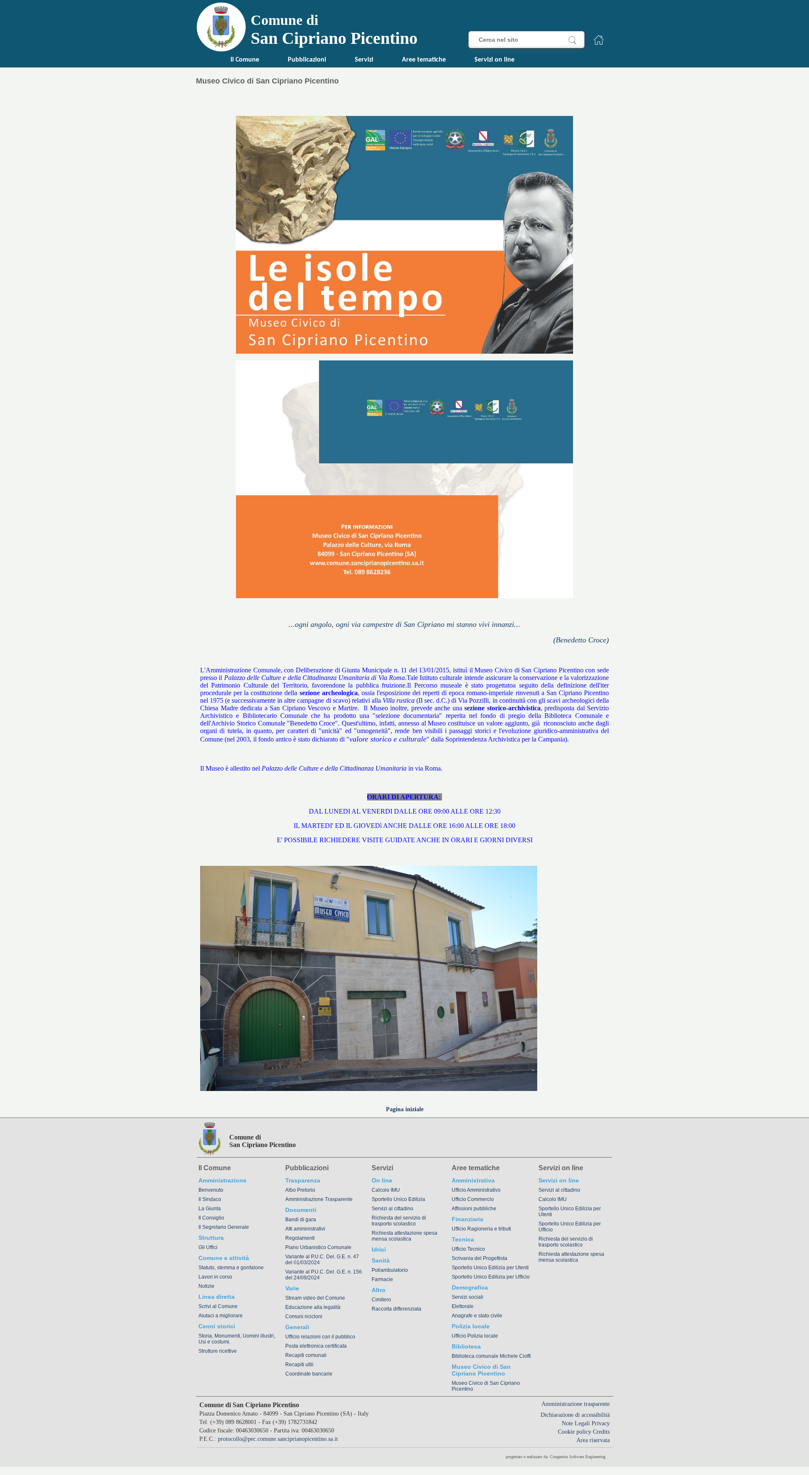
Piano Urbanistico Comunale (318, 1247)
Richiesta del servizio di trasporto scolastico (399, 1221)
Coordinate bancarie (308, 1374)
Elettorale (463, 1306)
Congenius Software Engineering (577, 1456)
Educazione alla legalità (312, 1307)
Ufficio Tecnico (468, 1249)
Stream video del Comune (315, 1298)
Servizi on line (494, 59)
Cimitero (381, 1300)
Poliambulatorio (390, 1270)
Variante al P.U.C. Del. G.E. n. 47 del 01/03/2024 (322, 1259)
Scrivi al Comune (218, 1306)
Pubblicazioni (307, 59)
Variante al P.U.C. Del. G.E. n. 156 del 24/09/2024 (323, 1275)
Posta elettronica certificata (316, 1346)
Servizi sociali (467, 1297)
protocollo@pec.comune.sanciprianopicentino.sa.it (278, 1439)
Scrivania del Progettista (479, 1258)
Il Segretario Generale (223, 1227)
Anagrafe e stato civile (477, 1316)
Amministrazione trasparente (575, 1404)
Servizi (364, 59)
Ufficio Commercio (473, 1199)
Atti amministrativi (305, 1229)
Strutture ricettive (217, 1351)
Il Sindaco (209, 1199)
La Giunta (209, 1209)
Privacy (601, 1423)
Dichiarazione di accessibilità (575, 1415)
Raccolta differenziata (396, 1309)
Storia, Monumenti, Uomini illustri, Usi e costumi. (236, 1339)
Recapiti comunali (306, 1355)
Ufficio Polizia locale (475, 1336)
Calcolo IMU (386, 1190)
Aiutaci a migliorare (220, 1316)
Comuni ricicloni (303, 1316)
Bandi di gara (300, 1219)
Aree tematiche (424, 59)
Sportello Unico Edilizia (398, 1199)
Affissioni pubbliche (474, 1209)
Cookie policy (574, 1432)
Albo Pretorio (300, 1190)
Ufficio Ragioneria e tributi (481, 1229)
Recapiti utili (299, 1365)
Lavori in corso (215, 1277)
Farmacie (382, 1279)
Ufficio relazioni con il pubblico (320, 1337)
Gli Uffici (207, 1247)
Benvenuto (210, 1190)
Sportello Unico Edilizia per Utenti (490, 1268)
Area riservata (593, 1440)
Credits (601, 1432)
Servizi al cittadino (392, 1209)
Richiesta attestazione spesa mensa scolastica (404, 1236)
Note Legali (576, 1423)
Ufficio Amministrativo (476, 1190)
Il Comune (244, 59)
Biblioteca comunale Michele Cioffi (491, 1356)
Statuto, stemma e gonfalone (231, 1268)
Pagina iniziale (404, 1109)
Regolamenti (300, 1238)
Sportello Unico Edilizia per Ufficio (491, 1277)
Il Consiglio (211, 1218)
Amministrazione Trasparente (319, 1199)
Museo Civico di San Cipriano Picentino (486, 1386)
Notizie (206, 1286)
